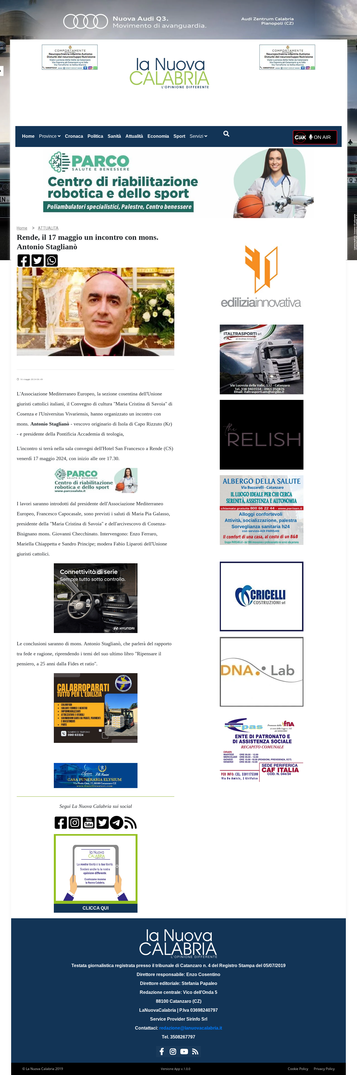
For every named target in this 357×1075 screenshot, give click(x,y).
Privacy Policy (324, 1068)
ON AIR (321, 137)
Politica (95, 136)
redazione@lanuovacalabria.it (190, 1028)
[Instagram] (172, 1052)
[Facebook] (161, 1052)
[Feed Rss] (195, 1052)
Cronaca (74, 136)
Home (29, 136)
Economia (158, 136)
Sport (179, 136)
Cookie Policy (298, 1068)
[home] (170, 71)
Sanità (114, 136)
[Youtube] (184, 1052)
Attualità (134, 136)
